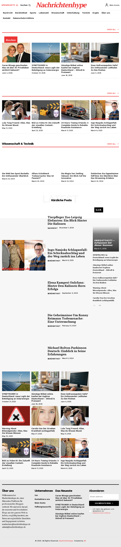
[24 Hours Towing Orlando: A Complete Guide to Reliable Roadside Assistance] (75, 110)
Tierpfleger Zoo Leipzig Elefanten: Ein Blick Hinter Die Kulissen (67, 220)
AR (85, 541)
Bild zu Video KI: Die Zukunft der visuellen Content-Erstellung (45, 125)
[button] (25, 5)
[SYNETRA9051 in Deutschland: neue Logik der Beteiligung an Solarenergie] (46, 52)
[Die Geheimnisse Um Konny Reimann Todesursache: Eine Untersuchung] (23, 320)
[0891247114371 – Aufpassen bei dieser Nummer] (106, 231)
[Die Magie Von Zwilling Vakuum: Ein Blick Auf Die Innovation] (75, 161)
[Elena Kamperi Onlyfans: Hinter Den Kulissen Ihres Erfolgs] (23, 288)
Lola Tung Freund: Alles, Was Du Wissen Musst (16, 124)
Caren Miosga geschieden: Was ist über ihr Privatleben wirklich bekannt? (15, 67)
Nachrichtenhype (66, 541)
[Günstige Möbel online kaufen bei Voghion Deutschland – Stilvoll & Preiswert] (75, 52)
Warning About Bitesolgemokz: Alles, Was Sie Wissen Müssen (14, 430)
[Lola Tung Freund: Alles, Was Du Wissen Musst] (16, 110)
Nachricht (53, 228)
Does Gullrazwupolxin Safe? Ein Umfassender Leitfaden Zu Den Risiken (104, 67)
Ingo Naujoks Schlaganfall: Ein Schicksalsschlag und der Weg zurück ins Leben (104, 125)
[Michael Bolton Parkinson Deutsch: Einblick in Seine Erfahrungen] (23, 353)
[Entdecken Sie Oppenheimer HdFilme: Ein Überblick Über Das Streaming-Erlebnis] (105, 161)
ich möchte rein (103, 503)
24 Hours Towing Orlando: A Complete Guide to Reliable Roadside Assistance (75, 125)
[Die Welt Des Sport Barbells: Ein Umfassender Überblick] (16, 161)
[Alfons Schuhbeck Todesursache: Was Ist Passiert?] (46, 161)
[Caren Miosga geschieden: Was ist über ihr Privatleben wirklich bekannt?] (16, 52)
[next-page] (99, 306)
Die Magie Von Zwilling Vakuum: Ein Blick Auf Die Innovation (73, 175)
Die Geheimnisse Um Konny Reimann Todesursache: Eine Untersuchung (68, 318)
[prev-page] (95, 306)
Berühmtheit (54, 261)
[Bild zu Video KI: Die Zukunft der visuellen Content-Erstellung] (46, 110)
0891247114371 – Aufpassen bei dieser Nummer (104, 243)
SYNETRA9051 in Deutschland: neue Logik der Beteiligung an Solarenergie (46, 67)
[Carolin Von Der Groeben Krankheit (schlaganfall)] (45, 416)
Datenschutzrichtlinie (101, 513)
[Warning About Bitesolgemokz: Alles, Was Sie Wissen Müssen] (16, 416)
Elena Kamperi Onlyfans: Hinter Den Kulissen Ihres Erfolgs (66, 285)
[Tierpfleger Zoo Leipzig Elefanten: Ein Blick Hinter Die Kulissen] (23, 222)
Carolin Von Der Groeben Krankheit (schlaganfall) (44, 429)
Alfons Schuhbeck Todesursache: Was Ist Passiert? (43, 175)
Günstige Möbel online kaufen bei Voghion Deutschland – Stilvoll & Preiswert (72, 68)
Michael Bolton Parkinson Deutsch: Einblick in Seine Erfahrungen (67, 351)
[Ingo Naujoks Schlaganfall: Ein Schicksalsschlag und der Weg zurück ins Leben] (105, 110)
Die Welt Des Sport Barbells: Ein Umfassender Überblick (15, 174)
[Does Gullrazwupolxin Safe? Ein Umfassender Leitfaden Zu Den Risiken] (105, 52)
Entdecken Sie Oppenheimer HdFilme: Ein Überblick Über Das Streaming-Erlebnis (104, 175)
